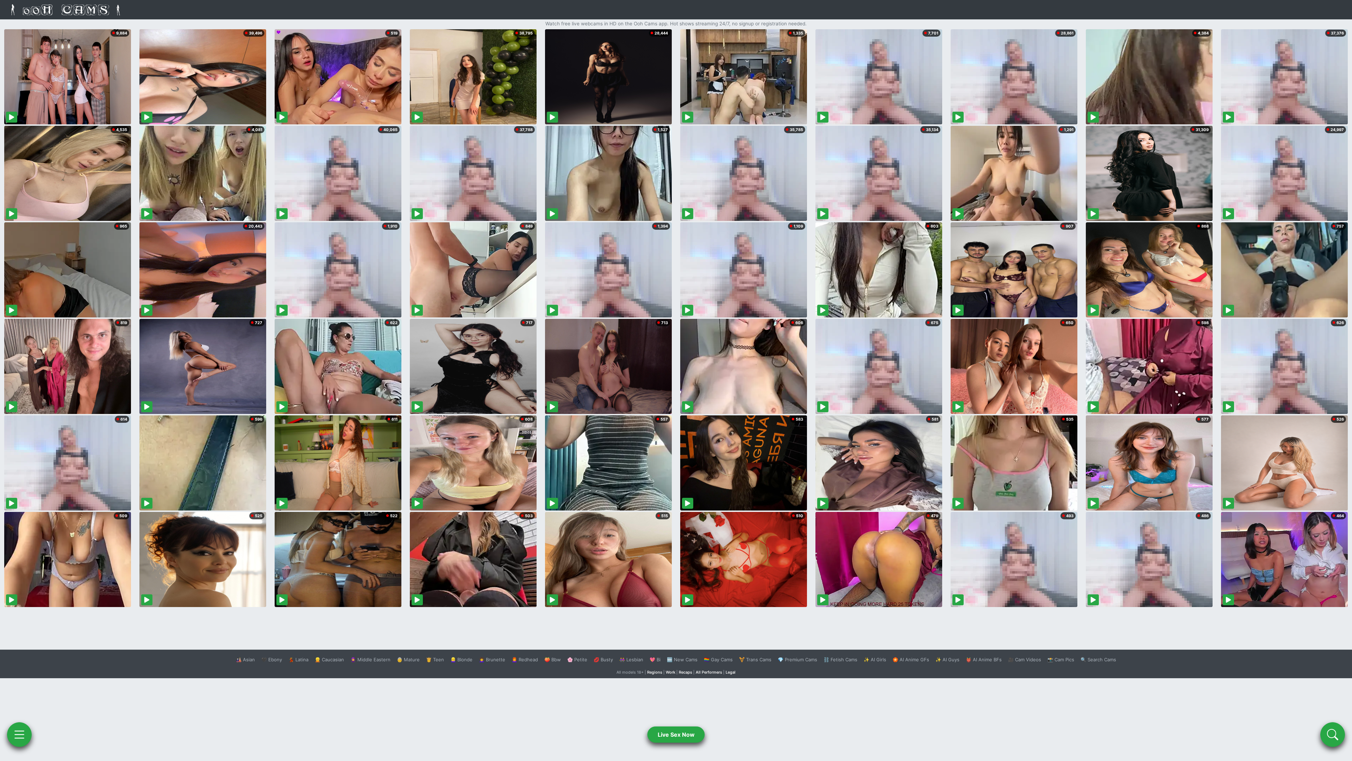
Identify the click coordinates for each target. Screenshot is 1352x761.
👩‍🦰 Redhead (525, 659)
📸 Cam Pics (1060, 659)
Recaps (685, 672)
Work (670, 672)
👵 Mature (408, 659)
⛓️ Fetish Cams (840, 659)
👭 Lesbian (631, 659)
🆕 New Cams (682, 659)
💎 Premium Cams (797, 659)
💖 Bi (655, 659)
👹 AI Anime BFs (984, 659)
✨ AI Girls (875, 659)
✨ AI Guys (947, 659)
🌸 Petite (577, 659)
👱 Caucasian (329, 659)
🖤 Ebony (271, 659)
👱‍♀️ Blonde (461, 659)
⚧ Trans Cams (755, 659)
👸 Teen (435, 659)
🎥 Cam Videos (1024, 659)
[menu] (19, 734)
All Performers (709, 672)
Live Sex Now (676, 734)
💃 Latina (298, 659)
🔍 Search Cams (1098, 659)
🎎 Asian (245, 659)
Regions (654, 672)
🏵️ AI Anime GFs (911, 659)
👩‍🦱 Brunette (492, 659)
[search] (1332, 734)
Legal (731, 672)
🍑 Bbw (552, 659)
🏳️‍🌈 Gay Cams (718, 659)
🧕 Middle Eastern (370, 659)
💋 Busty (603, 659)
